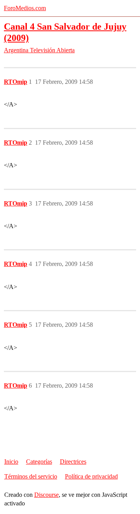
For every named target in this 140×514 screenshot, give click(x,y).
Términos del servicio (30, 476)
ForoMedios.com (25, 8)
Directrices (73, 461)
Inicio (11, 461)
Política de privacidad (91, 476)
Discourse (46, 494)
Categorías (39, 461)
